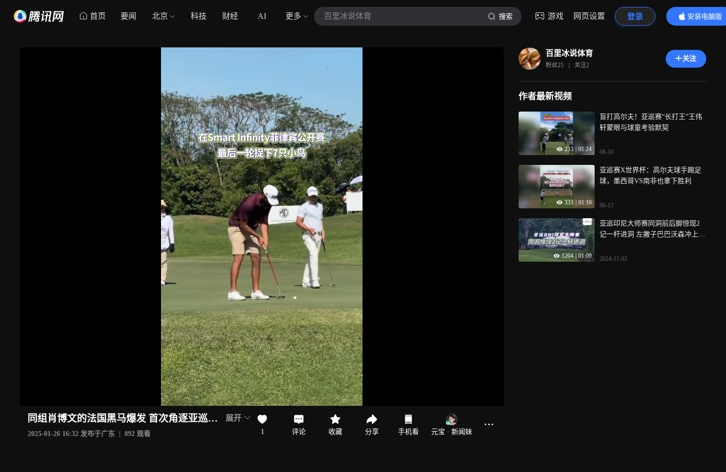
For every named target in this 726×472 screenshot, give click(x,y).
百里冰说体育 (569, 53)
